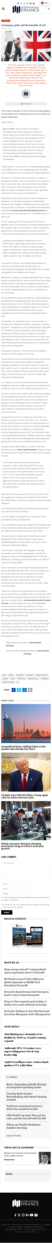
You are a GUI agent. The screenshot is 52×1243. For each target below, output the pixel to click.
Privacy (18, 1232)
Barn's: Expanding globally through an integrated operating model (26, 1085)
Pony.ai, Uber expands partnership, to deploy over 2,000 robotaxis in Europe (25, 1003)
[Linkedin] (27, 1215)
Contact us (17, 1224)
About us (6, 1224)
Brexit (11, 675)
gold (13, 678)
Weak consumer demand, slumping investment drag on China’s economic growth (22, 846)
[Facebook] (15, 1215)
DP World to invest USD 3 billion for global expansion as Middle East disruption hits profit (24, 982)
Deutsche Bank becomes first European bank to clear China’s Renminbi (26, 993)
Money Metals (33, 678)
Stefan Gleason (8, 682)
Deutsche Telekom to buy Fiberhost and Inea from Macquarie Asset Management (27, 1012)
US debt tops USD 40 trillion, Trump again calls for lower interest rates (24, 796)
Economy (5, 21)
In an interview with (27, 210)
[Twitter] (19, 1215)
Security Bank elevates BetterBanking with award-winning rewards (27, 1096)
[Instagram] (23, 1215)
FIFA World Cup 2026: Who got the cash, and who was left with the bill (26, 1116)
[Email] (36, 1215)
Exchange (29, 675)
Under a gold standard (26, 449)
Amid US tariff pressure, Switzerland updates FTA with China (26, 1063)
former (5, 678)
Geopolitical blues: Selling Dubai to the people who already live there (23, 747)
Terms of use (30, 1232)
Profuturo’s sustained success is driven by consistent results (24, 1107)
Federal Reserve (41, 675)
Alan (4, 675)
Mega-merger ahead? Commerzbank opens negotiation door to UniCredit (25, 970)
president (44, 678)
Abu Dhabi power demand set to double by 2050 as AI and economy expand (25, 1037)
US (17, 682)
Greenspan (21, 678)
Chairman (19, 675)
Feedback (38, 1227)
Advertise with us (33, 1224)
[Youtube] (31, 1215)
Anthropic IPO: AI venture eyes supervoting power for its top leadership (22, 1051)
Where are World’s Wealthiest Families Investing (24, 1126)
